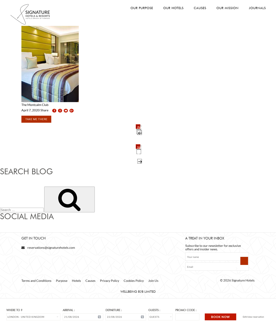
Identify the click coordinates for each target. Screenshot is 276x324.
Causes (200, 8)
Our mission (227, 8)
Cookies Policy (134, 280)
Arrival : (69, 310)
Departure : (114, 310)
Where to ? (14, 310)
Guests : (154, 310)
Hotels (76, 280)
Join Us (153, 280)
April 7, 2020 (30, 110)
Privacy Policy (109, 280)
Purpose (61, 280)
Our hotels (173, 8)
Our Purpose (141, 8)
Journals (257, 8)
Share (44, 110)
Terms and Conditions (36, 280)
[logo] (30, 24)
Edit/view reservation (253, 316)
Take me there (36, 119)
